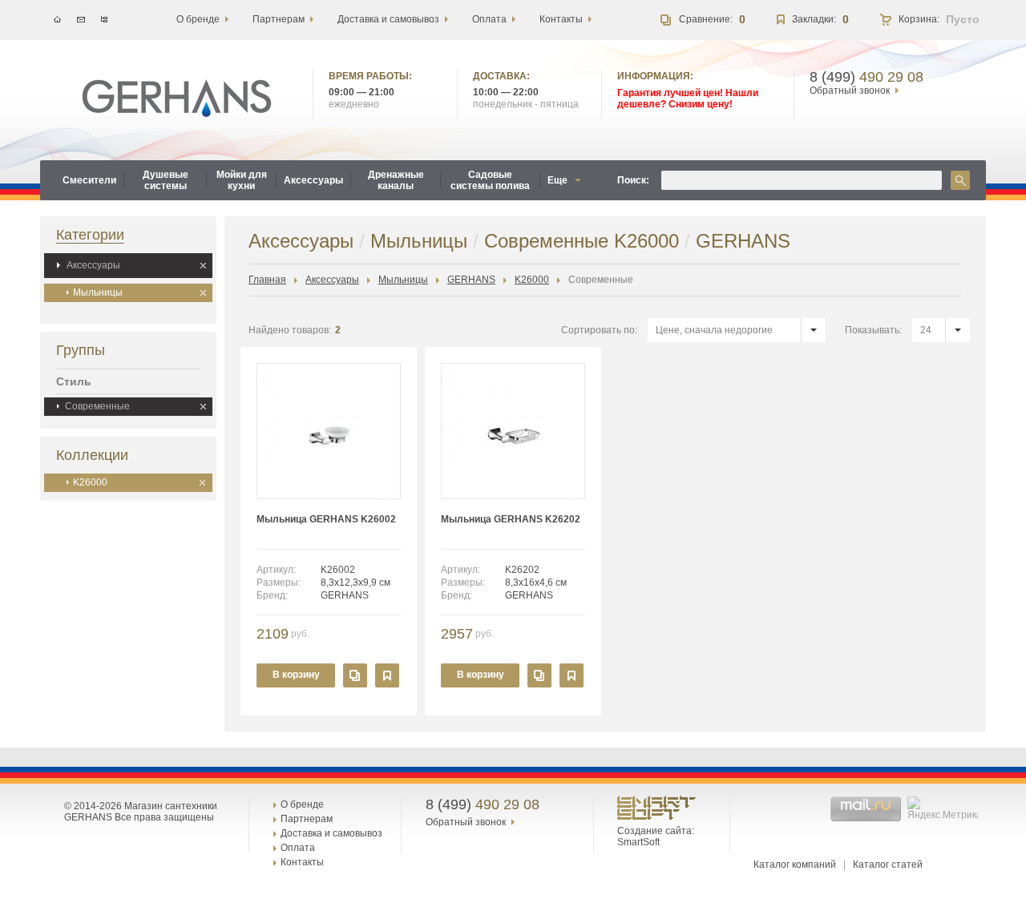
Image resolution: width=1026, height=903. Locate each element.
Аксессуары (93, 265)
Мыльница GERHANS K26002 (326, 519)
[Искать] (960, 180)
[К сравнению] (355, 675)
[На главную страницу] (177, 98)
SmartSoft (638, 842)
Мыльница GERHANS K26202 (510, 519)
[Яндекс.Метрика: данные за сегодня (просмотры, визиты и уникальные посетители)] (944, 808)
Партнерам (307, 818)
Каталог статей (888, 864)
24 (925, 330)
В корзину (296, 674)
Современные (97, 406)
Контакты (302, 862)
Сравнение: (706, 19)
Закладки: (814, 19)
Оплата (298, 847)
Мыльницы (98, 292)
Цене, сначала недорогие (714, 330)
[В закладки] (387, 675)
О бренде (302, 804)
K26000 (90, 482)
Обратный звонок (850, 90)
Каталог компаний (794, 864)
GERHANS (471, 279)
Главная (267, 279)
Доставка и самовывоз (331, 833)
